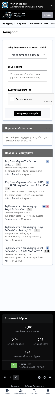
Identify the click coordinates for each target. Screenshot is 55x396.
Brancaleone (11, 219)
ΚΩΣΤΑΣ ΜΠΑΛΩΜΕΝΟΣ (15, 191)
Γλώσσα (15, 386)
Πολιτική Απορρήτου (34, 386)
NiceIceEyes (25, 363)
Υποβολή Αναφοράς (27, 113)
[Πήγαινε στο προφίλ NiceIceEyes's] (14, 365)
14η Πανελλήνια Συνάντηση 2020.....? (21, 163)
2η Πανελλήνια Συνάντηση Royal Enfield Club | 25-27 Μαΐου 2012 (24, 249)
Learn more (6, 5)
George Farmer (11, 233)
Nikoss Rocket (11, 167)
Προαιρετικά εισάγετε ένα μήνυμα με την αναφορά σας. (25, 76)
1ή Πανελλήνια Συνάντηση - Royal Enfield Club (21, 208)
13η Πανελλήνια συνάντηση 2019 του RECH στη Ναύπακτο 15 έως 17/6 (26, 183)
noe (7, 239)
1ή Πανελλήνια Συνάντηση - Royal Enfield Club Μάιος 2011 (24, 228)
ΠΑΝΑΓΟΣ (9, 212)
